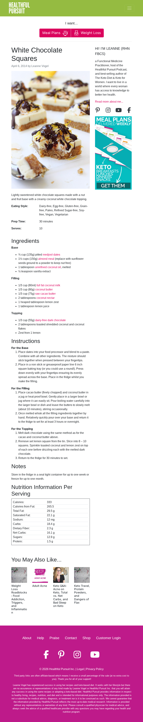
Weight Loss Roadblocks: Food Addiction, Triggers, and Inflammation (19, 599)
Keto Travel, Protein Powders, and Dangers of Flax (82, 594)
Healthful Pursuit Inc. (62, 669)
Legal (80, 669)
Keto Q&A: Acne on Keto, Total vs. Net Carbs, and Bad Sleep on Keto (60, 596)
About (26, 638)
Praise (54, 638)
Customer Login (108, 638)
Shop (86, 638)
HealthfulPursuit (19, 8)
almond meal (46, 258)
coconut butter (44, 289)
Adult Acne (39, 586)
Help (40, 638)
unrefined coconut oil (48, 267)
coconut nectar (45, 297)
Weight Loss (90, 33)
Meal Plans (51, 33)
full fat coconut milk (48, 285)
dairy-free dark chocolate (50, 320)
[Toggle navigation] (129, 8)
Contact (71, 638)
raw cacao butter (45, 293)
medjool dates (51, 254)
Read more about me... (109, 101)
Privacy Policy (95, 669)
